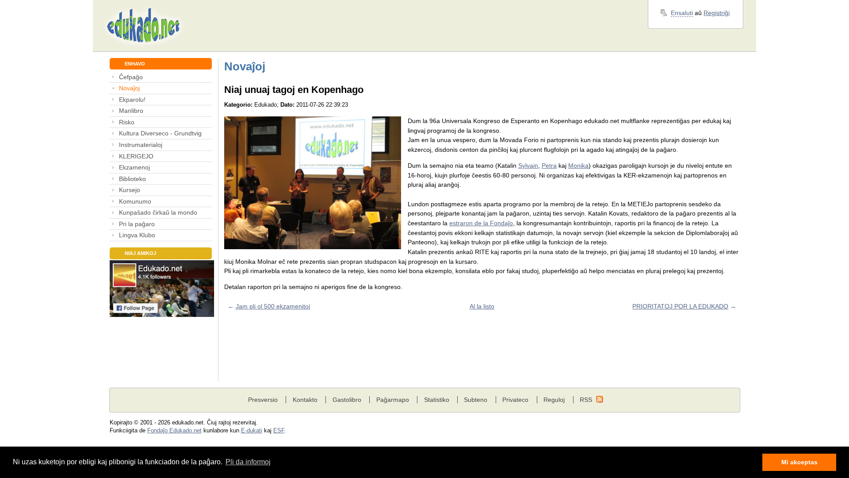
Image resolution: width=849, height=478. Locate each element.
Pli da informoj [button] (248, 462)
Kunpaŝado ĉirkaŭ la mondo (158, 212)
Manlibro (131, 110)
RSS (586, 399)
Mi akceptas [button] (799, 462)
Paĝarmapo (392, 399)
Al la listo (482, 306)
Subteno (475, 399)
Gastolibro (347, 399)
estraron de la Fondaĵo (481, 223)
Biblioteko (132, 178)
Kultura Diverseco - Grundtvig (160, 133)
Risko (126, 122)
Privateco (515, 399)
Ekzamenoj (134, 167)
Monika (578, 165)
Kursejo (129, 189)
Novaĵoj (129, 88)
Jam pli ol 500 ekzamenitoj (273, 306)
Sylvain (528, 165)
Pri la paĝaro (137, 223)
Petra (549, 165)
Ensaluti (682, 12)
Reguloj (554, 399)
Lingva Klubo (137, 235)
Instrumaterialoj (140, 144)
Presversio (263, 399)
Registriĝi (717, 12)
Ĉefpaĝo (131, 77)
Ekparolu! (132, 99)
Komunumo (135, 201)
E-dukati (251, 431)
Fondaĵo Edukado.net (174, 431)
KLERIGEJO (136, 156)
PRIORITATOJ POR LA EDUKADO (680, 306)
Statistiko (436, 399)
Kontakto (305, 399)
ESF (278, 431)
